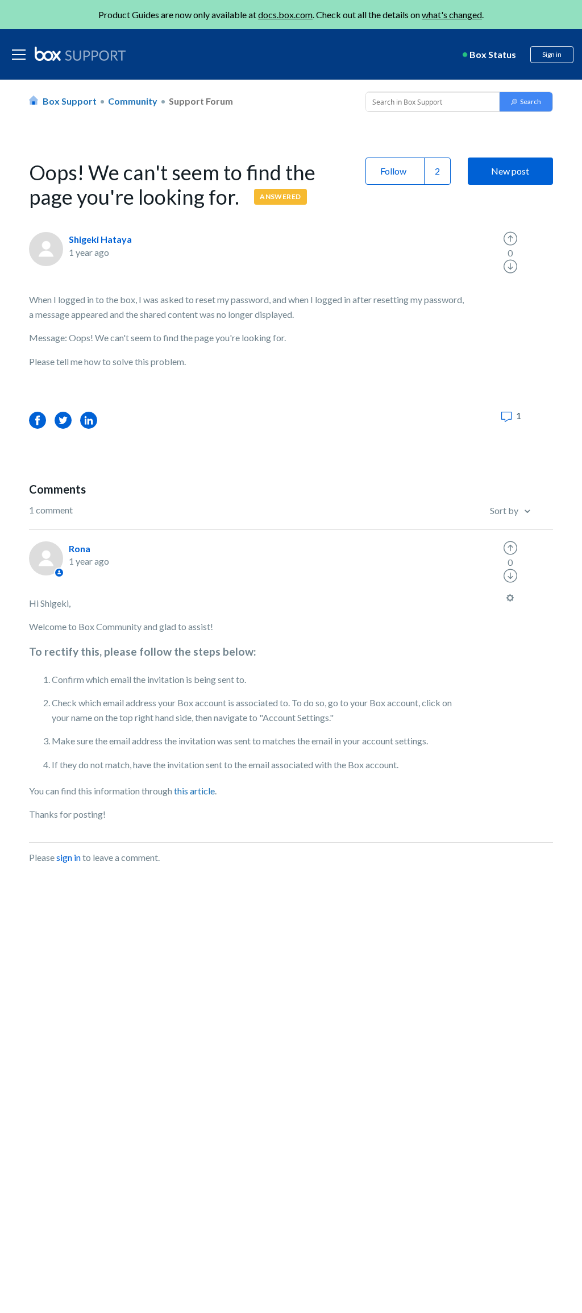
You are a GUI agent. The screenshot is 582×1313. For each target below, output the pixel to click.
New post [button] (510, 170)
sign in (68, 857)
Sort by (505, 510)
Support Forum (201, 101)
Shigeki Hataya (100, 239)
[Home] (80, 55)
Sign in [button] (552, 54)
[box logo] (80, 53)
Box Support (70, 101)
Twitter (63, 420)
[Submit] (526, 101)
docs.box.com (285, 14)
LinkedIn (88, 420)
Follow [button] (393, 170)
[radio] (510, 239)
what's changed (452, 14)
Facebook (37, 420)
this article (194, 790)
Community (132, 101)
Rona (79, 548)
